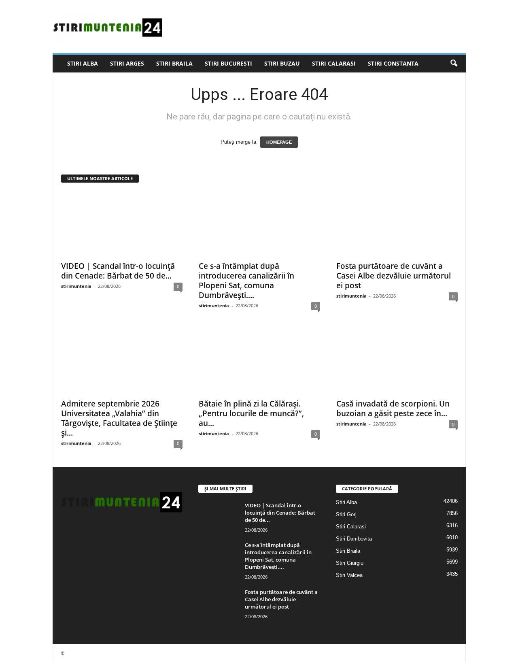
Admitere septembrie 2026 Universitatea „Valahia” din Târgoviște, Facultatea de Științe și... (119, 418)
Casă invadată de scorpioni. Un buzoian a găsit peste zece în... (393, 408)
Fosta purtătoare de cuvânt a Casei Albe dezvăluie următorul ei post (393, 276)
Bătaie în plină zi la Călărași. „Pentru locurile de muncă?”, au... (251, 413)
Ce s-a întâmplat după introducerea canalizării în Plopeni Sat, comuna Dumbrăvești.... (246, 280)
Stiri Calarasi (334, 63)
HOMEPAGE (279, 142)
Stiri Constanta (393, 63)
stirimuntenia (76, 286)
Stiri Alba (82, 63)
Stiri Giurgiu (349, 563)
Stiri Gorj (346, 514)
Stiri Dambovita (354, 539)
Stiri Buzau (282, 63)
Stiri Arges (127, 63)
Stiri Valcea (349, 575)
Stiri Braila (174, 63)
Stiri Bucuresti (228, 63)
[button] (454, 63)
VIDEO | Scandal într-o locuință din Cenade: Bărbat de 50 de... (118, 271)
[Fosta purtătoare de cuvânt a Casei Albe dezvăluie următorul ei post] (397, 224)
